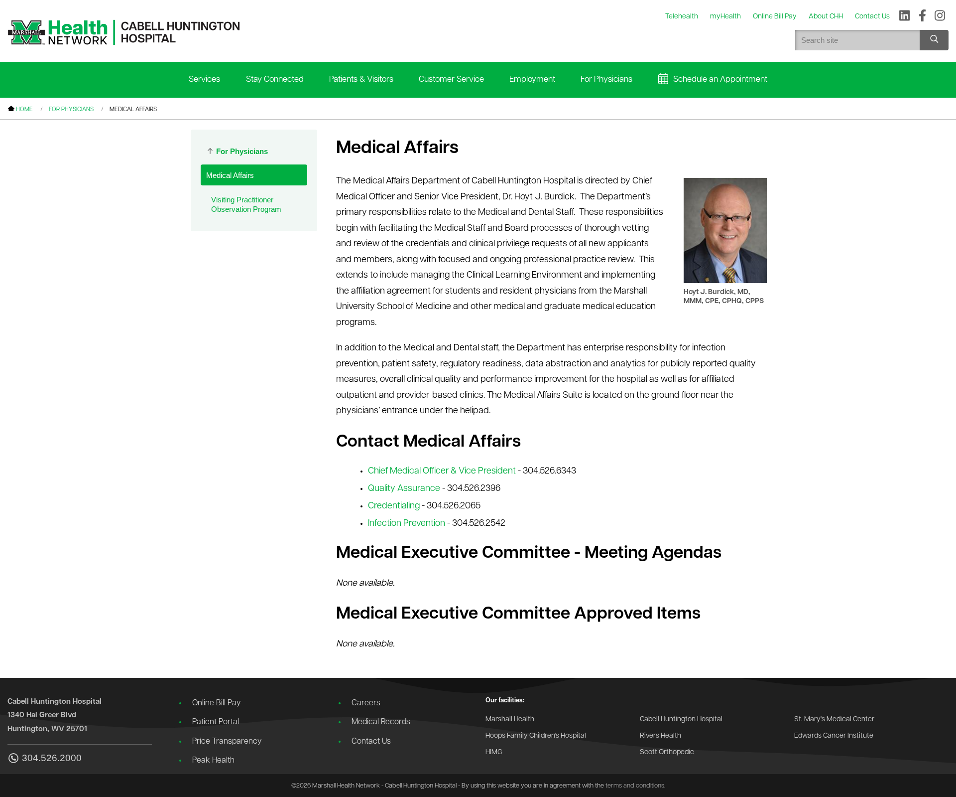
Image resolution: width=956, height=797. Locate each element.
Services (204, 79)
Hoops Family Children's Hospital (535, 736)
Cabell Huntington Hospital (681, 719)
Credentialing (394, 506)
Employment (532, 79)
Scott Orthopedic (667, 752)
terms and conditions (634, 786)
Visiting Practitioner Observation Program (246, 204)
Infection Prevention (406, 523)
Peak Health (213, 761)
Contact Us (371, 742)
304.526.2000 (52, 758)
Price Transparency (226, 742)
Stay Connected (275, 79)
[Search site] (934, 40)
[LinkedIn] (904, 16)
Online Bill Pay (216, 703)
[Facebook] (922, 16)
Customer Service (451, 79)
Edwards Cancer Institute (833, 736)
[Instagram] (940, 16)
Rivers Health (660, 736)
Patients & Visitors (361, 79)
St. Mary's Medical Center (834, 719)
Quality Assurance (404, 488)
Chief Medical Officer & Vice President (442, 471)
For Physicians (606, 79)
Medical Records (381, 722)
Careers (366, 703)
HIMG (493, 752)
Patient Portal (215, 722)
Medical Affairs (230, 175)
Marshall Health (509, 719)
